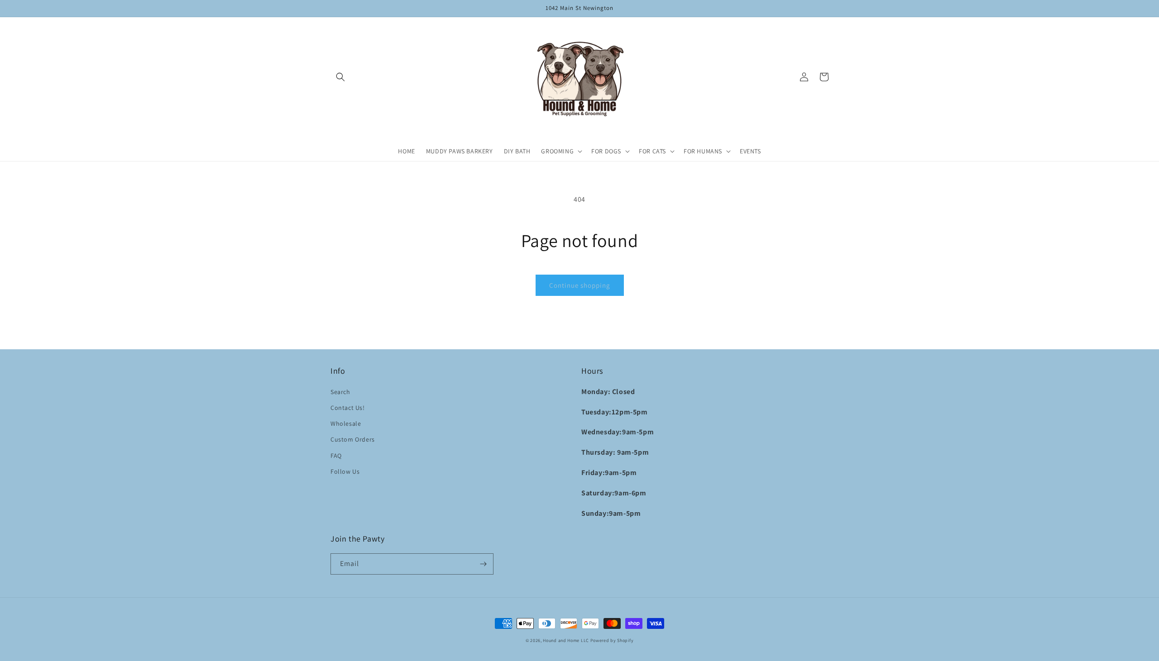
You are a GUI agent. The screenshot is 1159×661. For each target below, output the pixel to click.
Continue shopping (579, 285)
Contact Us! (347, 408)
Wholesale (345, 423)
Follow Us (344, 471)
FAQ (336, 456)
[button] (340, 77)
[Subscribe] (483, 564)
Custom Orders (352, 439)
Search (340, 392)
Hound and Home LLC (566, 640)
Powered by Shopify (612, 640)
